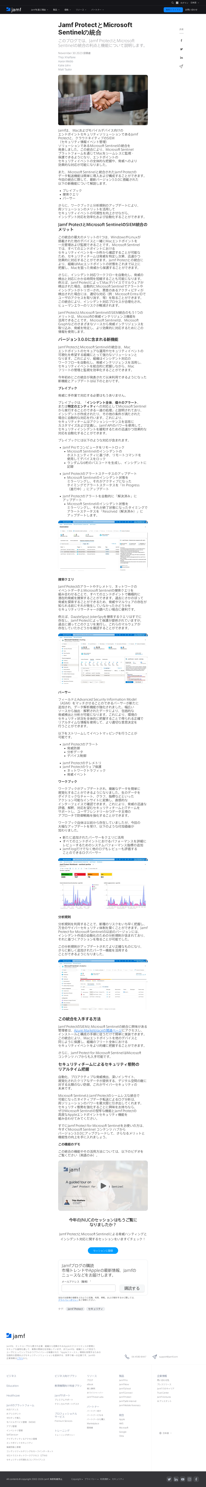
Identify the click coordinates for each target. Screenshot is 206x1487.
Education (12, 1385)
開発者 (90, 1428)
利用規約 (104, 1479)
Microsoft (123, 1428)
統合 (121, 1415)
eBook (90, 1384)
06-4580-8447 (139, 1357)
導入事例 (91, 1389)
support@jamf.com (168, 1357)
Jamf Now (124, 1384)
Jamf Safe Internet (127, 1401)
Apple (122, 1419)
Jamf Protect (75, 1309)
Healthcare (13, 1395)
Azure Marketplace (98, 1030)
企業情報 (162, 1376)
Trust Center (163, 1393)
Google (122, 1432)
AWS (121, 1423)
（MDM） (21, 1422)
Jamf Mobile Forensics (129, 1405)
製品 (121, 1376)
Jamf (20, 1405)
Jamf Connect (125, 1393)
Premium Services (63, 1421)
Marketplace (93, 1423)
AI (12, 1409)
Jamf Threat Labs (95, 1397)
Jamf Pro (123, 1380)
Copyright (76, 1479)
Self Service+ (12, 1435)
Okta (121, 1436)
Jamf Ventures (164, 1397)
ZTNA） (27, 1455)
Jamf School (125, 1389)
